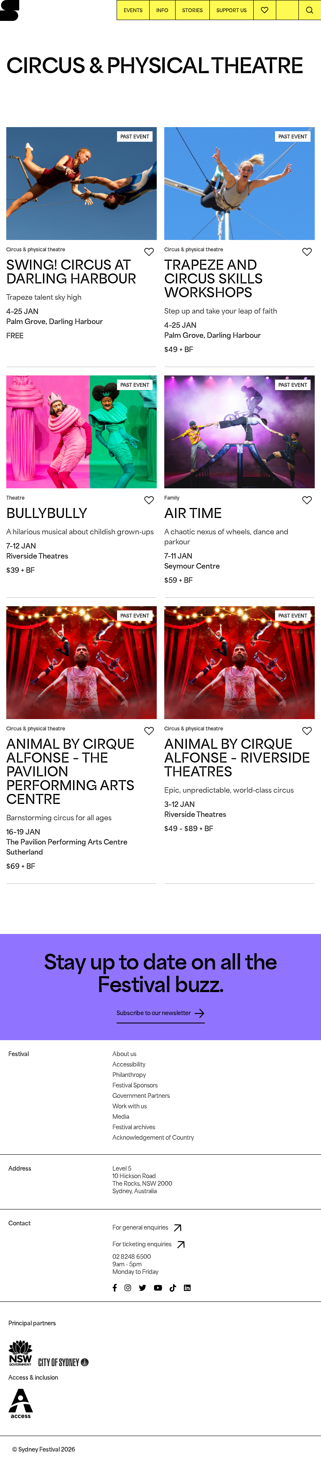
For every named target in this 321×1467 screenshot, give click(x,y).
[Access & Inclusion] (20, 1403)
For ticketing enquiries (142, 1244)
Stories (192, 10)
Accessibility (128, 1064)
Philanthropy (129, 1075)
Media (120, 1116)
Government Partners (141, 1095)
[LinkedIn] (187, 1287)
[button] (309, 10)
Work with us (129, 1106)
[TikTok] (173, 1287)
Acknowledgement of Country (153, 1137)
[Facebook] (114, 1287)
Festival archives (133, 1127)
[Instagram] (128, 1287)
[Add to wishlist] (265, 10)
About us (124, 1054)
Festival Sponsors (135, 1085)
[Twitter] (142, 1287)
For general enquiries (140, 1227)
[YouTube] (158, 1287)
